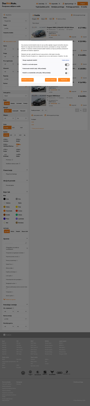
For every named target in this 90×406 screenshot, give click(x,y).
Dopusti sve (64, 79)
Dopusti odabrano (50, 79)
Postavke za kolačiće (27, 79)
